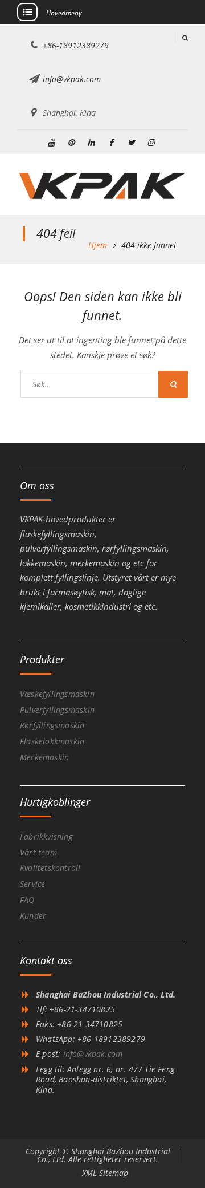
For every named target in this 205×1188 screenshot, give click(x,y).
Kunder (33, 915)
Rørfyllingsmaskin (52, 725)
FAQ (27, 899)
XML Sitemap (105, 1172)
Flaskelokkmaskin (52, 741)
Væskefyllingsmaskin (57, 693)
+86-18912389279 (76, 45)
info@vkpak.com (72, 79)
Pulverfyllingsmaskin (57, 709)
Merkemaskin (44, 757)
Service (32, 883)
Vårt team (38, 852)
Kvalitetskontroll (50, 867)
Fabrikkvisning (46, 836)
